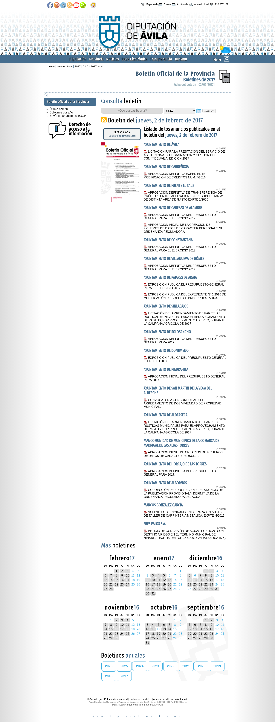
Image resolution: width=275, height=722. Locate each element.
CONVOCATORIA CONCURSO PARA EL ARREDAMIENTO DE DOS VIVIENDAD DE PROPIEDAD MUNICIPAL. (182, 403)
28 (111, 589)
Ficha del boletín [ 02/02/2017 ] (194, 84)
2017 (78, 66)
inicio (52, 66)
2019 (217, 666)
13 (105, 580)
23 (122, 584)
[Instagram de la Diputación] (56, 5)
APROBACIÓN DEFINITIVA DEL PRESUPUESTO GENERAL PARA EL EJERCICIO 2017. (180, 216)
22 (116, 584)
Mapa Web (151, 4)
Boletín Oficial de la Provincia (175, 73)
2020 (201, 666)
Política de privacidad (116, 699)
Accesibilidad (201, 4)
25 (158, 589)
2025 (124, 666)
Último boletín (59, 109)
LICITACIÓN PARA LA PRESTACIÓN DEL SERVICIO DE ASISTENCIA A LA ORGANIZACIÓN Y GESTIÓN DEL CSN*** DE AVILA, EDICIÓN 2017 (184, 155)
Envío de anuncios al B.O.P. (68, 115)
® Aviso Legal (95, 699)
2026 (108, 666)
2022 (170, 666)
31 (153, 593)
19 (164, 584)
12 (164, 580)
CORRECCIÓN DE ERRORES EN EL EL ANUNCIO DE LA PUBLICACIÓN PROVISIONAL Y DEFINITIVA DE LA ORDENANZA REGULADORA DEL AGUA (183, 493)
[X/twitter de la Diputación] (63, 5)
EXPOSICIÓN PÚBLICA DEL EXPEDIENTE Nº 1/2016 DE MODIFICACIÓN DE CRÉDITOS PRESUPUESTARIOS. (185, 296)
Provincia (96, 59)
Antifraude (182, 4)
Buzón (167, 4)
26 (164, 589)
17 (127, 580)
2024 (139, 666)
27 (105, 589)
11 (158, 580)
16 (122, 580)
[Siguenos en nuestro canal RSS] (69, 5)
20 (105, 584)
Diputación (78, 59)
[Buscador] (83, 5)
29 (206, 589)
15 (116, 580)
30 (147, 593)
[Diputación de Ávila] (137, 52)
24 (127, 584)
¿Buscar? (208, 111)
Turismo (181, 59)
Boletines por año (61, 112)
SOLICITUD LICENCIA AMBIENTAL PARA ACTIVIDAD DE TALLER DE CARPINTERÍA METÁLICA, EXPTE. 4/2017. (184, 514)
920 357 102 (221, 4)
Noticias (112, 59)
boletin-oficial (64, 66)
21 (111, 584)
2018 (108, 676)
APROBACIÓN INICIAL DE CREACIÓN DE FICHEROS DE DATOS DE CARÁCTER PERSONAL (183, 454)
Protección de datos (140, 699)
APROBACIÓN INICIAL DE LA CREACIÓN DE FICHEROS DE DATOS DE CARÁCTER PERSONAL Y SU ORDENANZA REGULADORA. (183, 228)
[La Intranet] (93, 5)
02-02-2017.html (93, 66)
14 (111, 580)
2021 (186, 666)
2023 (155, 666)
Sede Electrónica (134, 59)
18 (158, 584)
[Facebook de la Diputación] (50, 5)
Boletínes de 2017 (199, 80)
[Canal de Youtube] (76, 5)
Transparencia (161, 59)
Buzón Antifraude (179, 699)
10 (127, 575)
